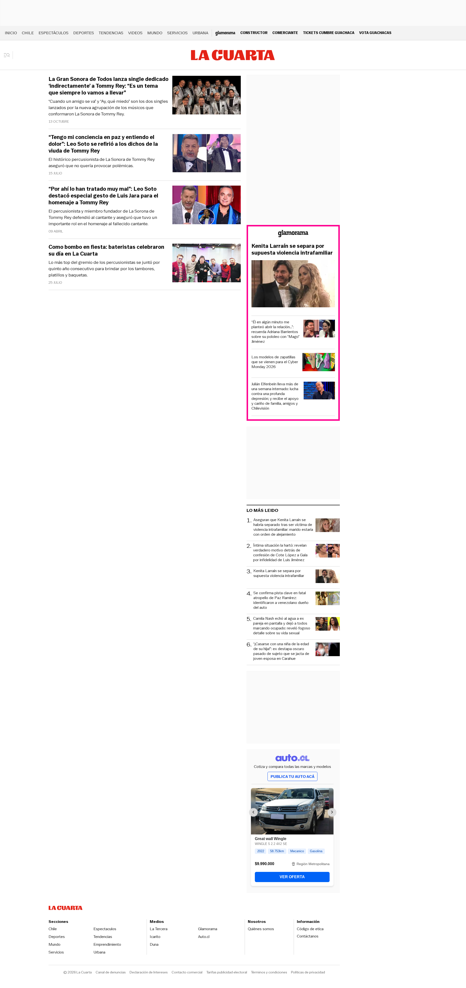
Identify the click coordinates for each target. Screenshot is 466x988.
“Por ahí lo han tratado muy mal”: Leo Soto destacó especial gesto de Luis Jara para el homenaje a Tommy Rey (103, 196)
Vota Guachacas (375, 32)
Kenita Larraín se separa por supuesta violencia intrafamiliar (292, 249)
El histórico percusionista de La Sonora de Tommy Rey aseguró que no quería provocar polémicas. (102, 162)
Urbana (200, 33)
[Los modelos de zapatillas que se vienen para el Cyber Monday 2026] (318, 363)
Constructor (253, 32)
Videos (135, 33)
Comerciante (285, 32)
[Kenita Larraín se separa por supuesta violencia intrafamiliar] (293, 284)
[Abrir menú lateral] (8, 55)
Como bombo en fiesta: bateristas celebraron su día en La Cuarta (106, 250)
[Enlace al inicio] (293, 234)
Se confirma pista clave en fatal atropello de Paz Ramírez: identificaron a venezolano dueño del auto (280, 600)
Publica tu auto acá (292, 776)
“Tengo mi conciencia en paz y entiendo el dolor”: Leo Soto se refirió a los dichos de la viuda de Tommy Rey (103, 144)
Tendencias (111, 33)
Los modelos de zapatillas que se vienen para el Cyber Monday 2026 (274, 362)
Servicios (177, 33)
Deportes (83, 33)
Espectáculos (53, 33)
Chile (28, 33)
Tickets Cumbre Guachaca (328, 32)
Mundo (154, 33)
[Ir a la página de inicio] (233, 55)
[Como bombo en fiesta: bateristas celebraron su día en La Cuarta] (206, 264)
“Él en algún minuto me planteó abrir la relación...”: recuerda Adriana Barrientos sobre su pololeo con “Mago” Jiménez (275, 332)
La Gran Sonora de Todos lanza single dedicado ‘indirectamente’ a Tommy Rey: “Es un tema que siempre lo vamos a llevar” (108, 86)
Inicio (11, 33)
